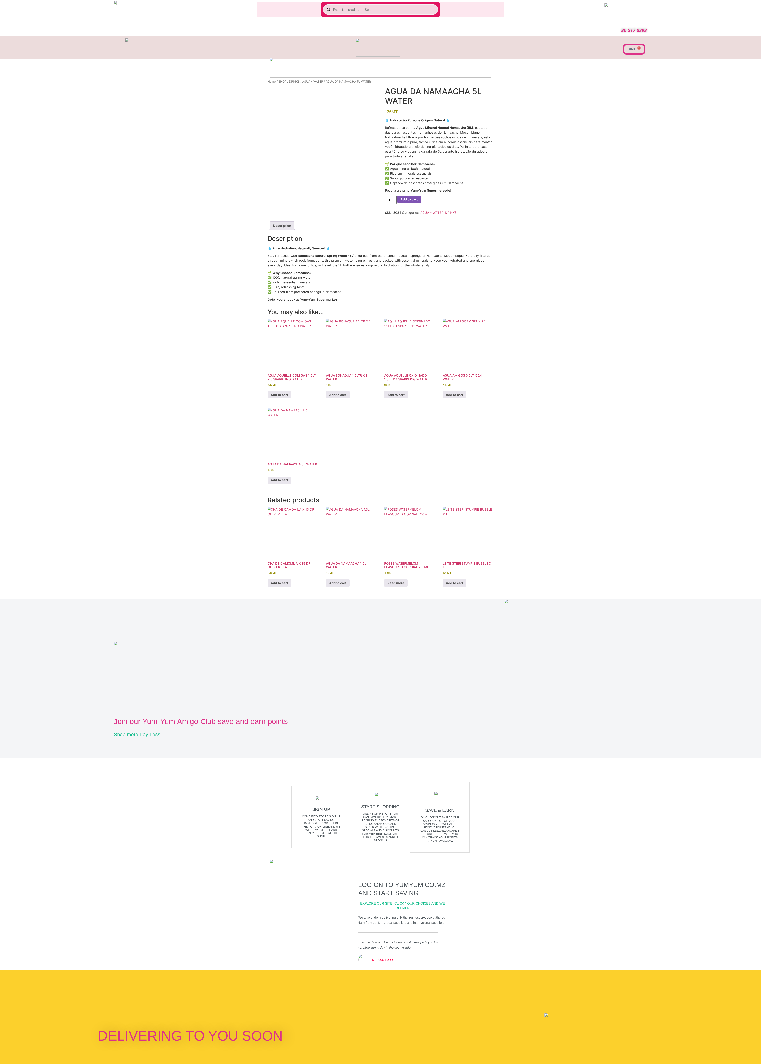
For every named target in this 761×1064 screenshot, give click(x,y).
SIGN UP (321, 809)
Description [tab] (282, 226)
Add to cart (409, 199)
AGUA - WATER (312, 81)
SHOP (282, 81)
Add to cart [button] (279, 395)
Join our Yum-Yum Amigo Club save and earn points (201, 721)
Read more (395, 583)
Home (272, 81)
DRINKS (294, 81)
